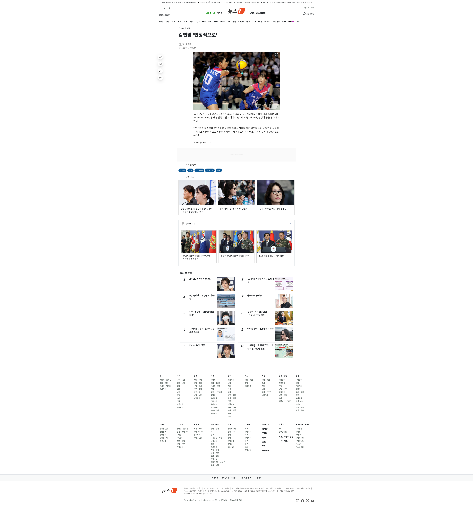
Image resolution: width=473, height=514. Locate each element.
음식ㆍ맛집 (215, 465)
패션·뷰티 (299, 401)
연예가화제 (232, 429)
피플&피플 (214, 407)
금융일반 (282, 380)
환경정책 (197, 398)
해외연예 (231, 441)
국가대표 (209, 170)
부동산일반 (164, 429)
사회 (178, 376)
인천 (229, 389)
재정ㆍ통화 (198, 383)
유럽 (212, 389)
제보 (312, 8)
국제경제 (214, 398)
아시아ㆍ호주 (215, 386)
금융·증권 (283, 376)
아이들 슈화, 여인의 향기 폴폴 (260, 328)
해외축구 (248, 438)
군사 (263, 383)
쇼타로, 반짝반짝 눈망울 (200, 278)
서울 (229, 383)
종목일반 (248, 450)
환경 (178, 395)
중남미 (213, 395)
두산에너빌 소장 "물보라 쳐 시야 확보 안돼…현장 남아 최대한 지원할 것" (273, 2)
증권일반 (282, 392)
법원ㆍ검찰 (181, 383)
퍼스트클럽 (300, 447)
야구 (246, 429)
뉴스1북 (298, 444)
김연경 (182, 170)
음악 (229, 438)
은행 (280, 386)
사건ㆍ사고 (181, 380)
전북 (229, 401)
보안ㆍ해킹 (181, 441)
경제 (195, 376)
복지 (178, 389)
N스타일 (231, 447)
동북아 (213, 380)
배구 (190, 170)
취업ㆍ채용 (300, 410)
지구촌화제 (215, 410)
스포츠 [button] (181, 28)
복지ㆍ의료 (198, 429)
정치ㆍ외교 (266, 380)
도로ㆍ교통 (215, 456)
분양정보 (163, 435)
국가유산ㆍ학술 (216, 438)
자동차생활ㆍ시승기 (218, 462)
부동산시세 (164, 438)
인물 (178, 401)
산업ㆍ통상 (198, 386)
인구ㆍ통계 (198, 389)
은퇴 (218, 170)
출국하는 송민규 (254, 295)
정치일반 (163, 389)
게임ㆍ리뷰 (181, 444)
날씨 (178, 398)
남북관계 (265, 395)
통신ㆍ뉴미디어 (182, 432)
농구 (246, 444)
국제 (212, 376)
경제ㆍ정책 (198, 380)
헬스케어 (197, 435)
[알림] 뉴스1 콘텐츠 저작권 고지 (229, 2)
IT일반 (179, 438)
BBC (280, 429)
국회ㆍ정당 (164, 383)
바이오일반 (198, 438)
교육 (178, 386)
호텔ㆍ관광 (300, 407)
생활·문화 (215, 424)
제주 (229, 416)
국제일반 (214, 413)
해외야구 (248, 432)
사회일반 (180, 407)
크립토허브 (210, 13)
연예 (229, 424)
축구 (246, 435)
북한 (263, 376)
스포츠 (247, 424)
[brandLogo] (236, 11)
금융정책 (282, 383)
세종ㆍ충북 (232, 395)
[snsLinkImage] (297, 500)
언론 (212, 444)
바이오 (196, 424)
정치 (161, 376)
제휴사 (281, 424)
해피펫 (219, 13)
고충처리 (258, 478)
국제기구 (214, 404)
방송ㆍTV (231, 432)
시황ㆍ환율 (283, 395)
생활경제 (299, 398)
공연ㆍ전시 (215, 429)
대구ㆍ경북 (232, 407)
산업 (297, 376)
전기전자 (299, 386)
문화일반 (214, 441)
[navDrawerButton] (161, 8)
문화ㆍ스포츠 (266, 392)
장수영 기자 (186, 44)
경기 (229, 386)
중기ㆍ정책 (300, 392)
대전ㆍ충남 (232, 398)
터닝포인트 (300, 441)
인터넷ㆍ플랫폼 (182, 429)
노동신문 (262, 13)
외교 (246, 376)
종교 (212, 435)
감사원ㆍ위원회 (165, 386)
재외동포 (248, 386)
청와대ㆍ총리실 (165, 380)
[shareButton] (160, 57)
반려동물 (214, 459)
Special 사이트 (302, 424)
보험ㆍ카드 (283, 389)
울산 (229, 413)
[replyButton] (160, 63)
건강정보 (214, 447)
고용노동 (197, 392)
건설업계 (163, 441)
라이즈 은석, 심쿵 (197, 345)
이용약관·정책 (245, 478)
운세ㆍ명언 (215, 453)
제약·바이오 (198, 432)
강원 (229, 392)
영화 (229, 435)
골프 (246, 447)
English (253, 13)
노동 (178, 392)
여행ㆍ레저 (215, 450)
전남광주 (231, 404)
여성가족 (180, 404)
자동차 (298, 389)
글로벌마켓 (283, 432)
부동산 (162, 424)
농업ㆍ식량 (198, 395)
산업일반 (299, 380)
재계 (297, 383)
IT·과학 (180, 424)
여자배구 (199, 170)
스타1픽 (298, 435)
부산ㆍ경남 (232, 410)
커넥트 (306, 8)
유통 (297, 395)
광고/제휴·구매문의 (229, 478)
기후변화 (214, 401)
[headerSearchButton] (169, 8)
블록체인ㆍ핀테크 (285, 401)
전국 (229, 376)
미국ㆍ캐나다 (215, 383)
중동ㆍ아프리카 (216, 392)
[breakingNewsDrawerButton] (165, 8)
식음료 (298, 404)
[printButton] (160, 77)
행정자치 (231, 380)
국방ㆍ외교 (249, 380)
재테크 (281, 398)
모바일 (179, 435)
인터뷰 (230, 444)
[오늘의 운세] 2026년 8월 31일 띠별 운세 (197, 2)
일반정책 (163, 432)
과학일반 (180, 447)
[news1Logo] (169, 490)
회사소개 (215, 478)
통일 (246, 383)
